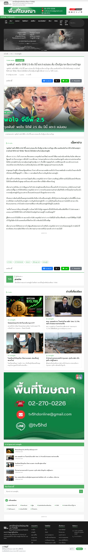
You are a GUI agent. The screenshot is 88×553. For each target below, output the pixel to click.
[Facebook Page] (69, 12)
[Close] (85, 549)
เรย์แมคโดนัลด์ (23, 509)
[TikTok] (79, 12)
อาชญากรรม (34, 537)
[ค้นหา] (81, 491)
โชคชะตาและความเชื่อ (50, 542)
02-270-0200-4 (77, 536)
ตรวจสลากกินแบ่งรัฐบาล (69, 505)
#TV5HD (9, 262)
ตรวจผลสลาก (66, 23)
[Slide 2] (45, 50)
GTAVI (57, 505)
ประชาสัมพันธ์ (62, 529)
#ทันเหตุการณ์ (36, 262)
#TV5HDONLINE (19, 262)
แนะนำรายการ (62, 535)
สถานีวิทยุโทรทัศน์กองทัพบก (24, 2)
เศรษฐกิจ (33, 532)
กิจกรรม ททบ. (62, 532)
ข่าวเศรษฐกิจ (18, 54)
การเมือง (33, 529)
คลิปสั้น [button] (33, 21)
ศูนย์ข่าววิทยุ (61, 23)
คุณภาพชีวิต (34, 535)
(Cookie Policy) (22, 551)
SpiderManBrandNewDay (44, 505)
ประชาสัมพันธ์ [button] (41, 21)
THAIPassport (11, 509)
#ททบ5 (28, 262)
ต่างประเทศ (34, 540)
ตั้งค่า (73, 549)
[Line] (81, 12)
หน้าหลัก (6, 22)
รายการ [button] (17, 21)
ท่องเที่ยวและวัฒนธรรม (50, 537)
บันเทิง (46, 532)
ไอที (32, 542)
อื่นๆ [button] (50, 21)
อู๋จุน (32, 505)
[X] (76, 12)
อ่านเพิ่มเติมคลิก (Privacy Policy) (9, 551)
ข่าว (12, 54)
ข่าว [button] (11, 21)
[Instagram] (74, 12)
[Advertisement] (44, 246)
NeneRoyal (23, 505)
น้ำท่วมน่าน (34, 509)
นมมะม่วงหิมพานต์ (12, 505)
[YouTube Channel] (72, 12)
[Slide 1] (42, 50)
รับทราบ (79, 549)
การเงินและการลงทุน (50, 540)
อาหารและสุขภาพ (49, 535)
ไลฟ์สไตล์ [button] (24, 21)
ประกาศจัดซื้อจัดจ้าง (63, 540)
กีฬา (46, 529)
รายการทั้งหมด (62, 542)
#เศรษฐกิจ (45, 262)
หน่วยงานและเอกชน (63, 537)
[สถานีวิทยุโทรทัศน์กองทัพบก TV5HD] (8, 3)
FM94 (55, 21)
